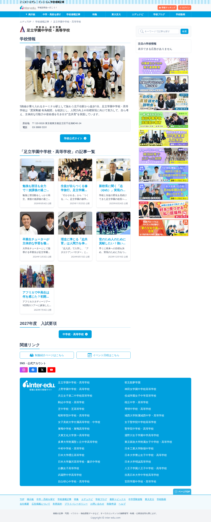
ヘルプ (122, 503)
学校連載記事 (73, 14)
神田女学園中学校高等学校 (140, 389)
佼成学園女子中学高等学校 (140, 395)
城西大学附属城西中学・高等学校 (144, 415)
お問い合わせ (97, 503)
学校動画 (180, 14)
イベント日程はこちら (106, 355)
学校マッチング (168, 7)
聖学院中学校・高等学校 (139, 428)
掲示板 (31, 14)
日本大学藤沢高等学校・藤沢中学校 (79, 461)
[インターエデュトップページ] (38, 385)
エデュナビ (137, 14)
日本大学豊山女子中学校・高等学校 (146, 455)
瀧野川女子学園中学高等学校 (142, 435)
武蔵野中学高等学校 (70, 475)
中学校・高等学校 (73, 334)
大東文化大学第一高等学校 (74, 435)
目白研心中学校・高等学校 (74, 481)
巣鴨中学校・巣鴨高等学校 (74, 428)
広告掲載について (41, 503)
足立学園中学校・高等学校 (74, 382)
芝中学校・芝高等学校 (71, 409)
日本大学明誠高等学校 (138, 461)
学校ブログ (159, 14)
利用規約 (57, 503)
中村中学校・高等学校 (71, 448)
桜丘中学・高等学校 (136, 402)
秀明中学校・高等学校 (138, 409)
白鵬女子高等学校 (68, 468)
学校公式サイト (73, 138)
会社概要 (24, 503)
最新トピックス (118, 499)
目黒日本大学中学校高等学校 (142, 475)
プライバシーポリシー (76, 503)
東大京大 (116, 14)
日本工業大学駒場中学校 (139, 448)
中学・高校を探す (52, 14)
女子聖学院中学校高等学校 (140, 422)
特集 (94, 14)
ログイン (186, 7)
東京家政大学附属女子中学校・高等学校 (148, 442)
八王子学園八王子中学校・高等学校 (146, 468)
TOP (22, 499)
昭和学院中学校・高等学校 (74, 415)
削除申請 (111, 503)
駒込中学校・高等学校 (71, 402)
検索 (184, 31)
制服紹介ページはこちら (49, 355)
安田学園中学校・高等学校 (140, 481)
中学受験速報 (135, 499)
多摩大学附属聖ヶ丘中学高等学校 (78, 442)
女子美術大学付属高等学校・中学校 (79, 422)
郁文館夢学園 (132, 382)
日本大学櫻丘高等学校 (71, 455)
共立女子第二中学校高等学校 (75, 395)
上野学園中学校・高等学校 (74, 389)
